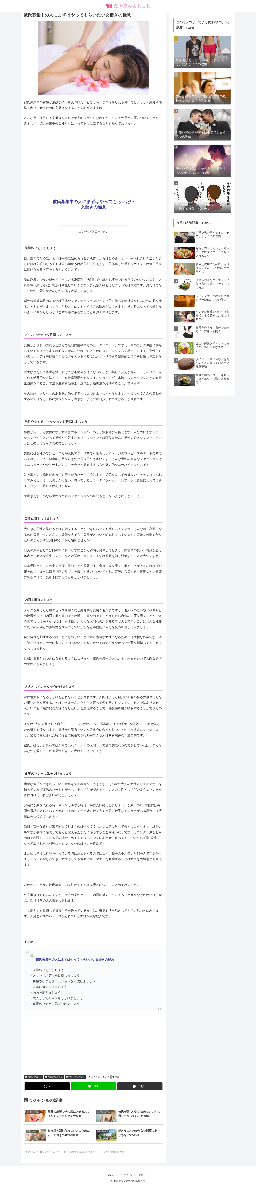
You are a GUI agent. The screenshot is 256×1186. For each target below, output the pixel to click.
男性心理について (76, 1077)
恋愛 (117, 1077)
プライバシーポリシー (136, 1175)
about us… (114, 1175)
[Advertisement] (93, 155)
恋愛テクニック (35, 1077)
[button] (139, 1086)
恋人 (107, 1077)
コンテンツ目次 (90, 231)
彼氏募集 (95, 1077)
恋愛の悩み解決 (55, 1077)
